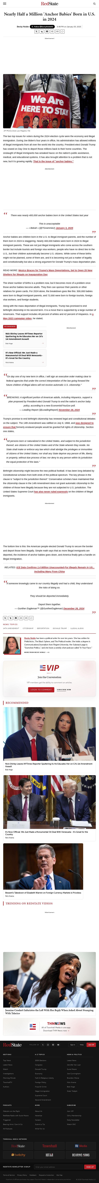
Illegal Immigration (42, 1091)
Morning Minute (9, 1078)
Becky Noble (23, 26)
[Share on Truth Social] (42, 31)
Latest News (7, 1065)
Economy (38, 1074)
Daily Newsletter (73, 1120)
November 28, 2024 (69, 410)
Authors (6, 1087)
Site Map (59, 1175)
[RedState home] (12, 1045)
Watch (5, 1069)
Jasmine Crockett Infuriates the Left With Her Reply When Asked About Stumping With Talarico (49, 1012)
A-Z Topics (40, 1054)
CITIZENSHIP (28, 628)
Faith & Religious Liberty (44, 1078)
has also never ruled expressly (51, 491)
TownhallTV (7, 1082)
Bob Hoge (9, 770)
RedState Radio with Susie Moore (15, 1116)
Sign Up (90, 1167)
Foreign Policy (40, 1082)
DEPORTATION (43, 628)
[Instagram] (48, 1045)
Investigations (8, 1074)
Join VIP (91, 1045)
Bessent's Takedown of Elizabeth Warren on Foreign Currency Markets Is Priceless (43, 893)
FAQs (82, 1045)
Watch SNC (71, 1124)
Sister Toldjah (72, 1091)
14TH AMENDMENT (11, 628)
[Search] (94, 3)
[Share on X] (36, 31)
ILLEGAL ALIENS (77, 628)
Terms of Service (9, 1175)
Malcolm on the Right (11, 1111)
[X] (43, 1045)
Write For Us (40, 1129)
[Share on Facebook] (47, 31)
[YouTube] (58, 1045)
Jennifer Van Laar (74, 1065)
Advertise (38, 1116)
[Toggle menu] (4, 3)
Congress (38, 1065)
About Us (38, 1111)
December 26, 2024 (73, 608)
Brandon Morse (73, 1078)
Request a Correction (46, 1175)
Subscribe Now (64, 690)
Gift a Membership (74, 1116)
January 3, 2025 (64, 228)
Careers (38, 1120)
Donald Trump (40, 1069)
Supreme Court (41, 1095)
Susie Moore (72, 1069)
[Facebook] (53, 1045)
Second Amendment (43, 1100)
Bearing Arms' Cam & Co (12, 1124)
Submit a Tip (40, 1124)
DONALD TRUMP (60, 628)
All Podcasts (7, 1129)
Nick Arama (9, 838)
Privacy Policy (22, 1175)
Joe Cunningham (74, 1074)
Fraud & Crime (40, 1087)
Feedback (33, 1175)
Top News (7, 1060)
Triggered (7, 1120)
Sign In (72, 1045)
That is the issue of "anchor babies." (53, 161)
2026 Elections (40, 1060)
